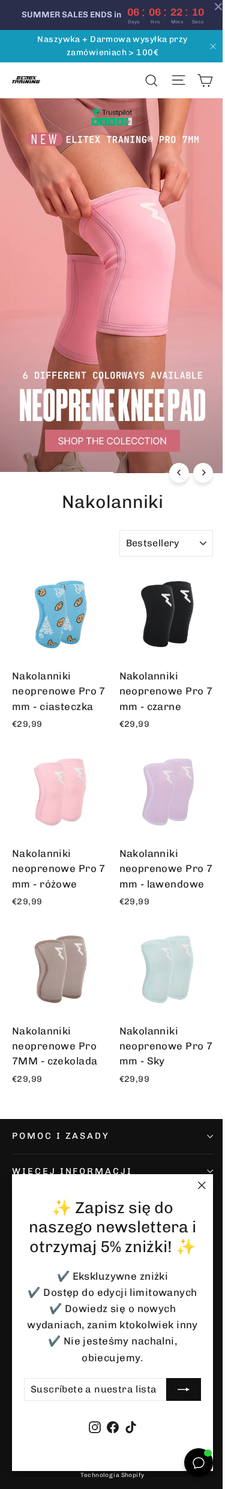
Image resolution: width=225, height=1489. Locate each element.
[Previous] (170, 458)
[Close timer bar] (209, 6)
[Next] (194, 458)
